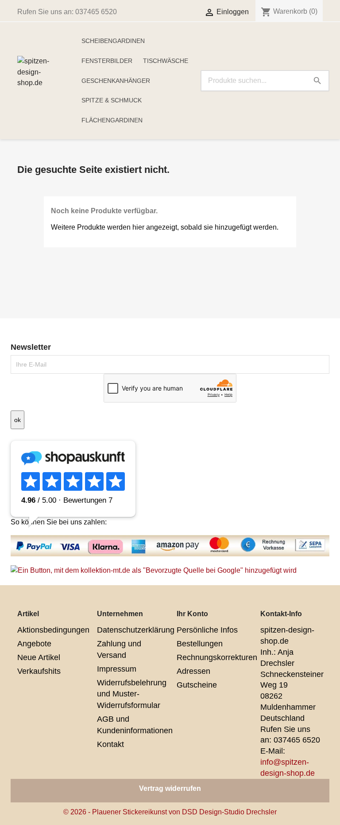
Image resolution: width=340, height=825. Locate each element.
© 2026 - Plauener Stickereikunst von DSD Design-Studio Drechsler (170, 812)
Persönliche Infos (207, 630)
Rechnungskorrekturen (217, 657)
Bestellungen (200, 643)
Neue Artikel (38, 657)
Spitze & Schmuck (111, 100)
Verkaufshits (39, 671)
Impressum (116, 669)
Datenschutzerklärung (135, 630)
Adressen (193, 671)
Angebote (34, 643)
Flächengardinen (112, 120)
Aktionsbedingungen (53, 630)
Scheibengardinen (113, 40)
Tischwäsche (165, 60)
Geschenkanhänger (115, 80)
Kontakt (110, 744)
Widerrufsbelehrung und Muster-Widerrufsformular (131, 694)
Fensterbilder (106, 60)
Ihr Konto (192, 614)
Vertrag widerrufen (170, 788)
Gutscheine (197, 684)
